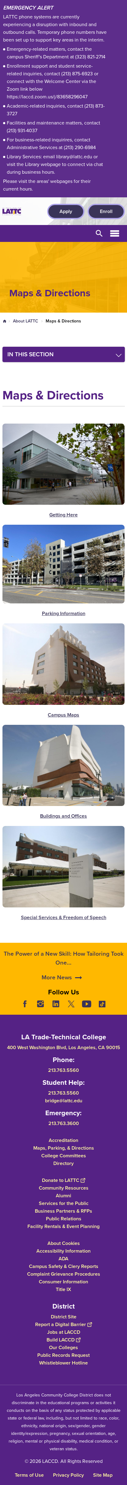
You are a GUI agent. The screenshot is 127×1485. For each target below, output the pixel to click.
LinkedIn (55, 1004)
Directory (63, 1163)
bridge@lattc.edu (63, 1100)
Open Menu (114, 233)
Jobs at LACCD (63, 1331)
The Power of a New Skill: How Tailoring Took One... (64, 958)
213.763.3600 (63, 1123)
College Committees (63, 1155)
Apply (65, 211)
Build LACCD (61, 1339)
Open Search (99, 233)
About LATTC (25, 321)
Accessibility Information (63, 1250)
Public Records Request (63, 1354)
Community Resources (63, 1187)
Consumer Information (63, 1281)
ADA (63, 1258)
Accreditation (63, 1139)
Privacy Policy (68, 1475)
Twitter (71, 1004)
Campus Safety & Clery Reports (63, 1266)
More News (57, 977)
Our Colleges (63, 1347)
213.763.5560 (63, 1069)
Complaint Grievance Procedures (63, 1273)
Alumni (63, 1195)
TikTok (102, 1004)
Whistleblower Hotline (63, 1362)
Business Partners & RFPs (63, 1210)
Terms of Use (29, 1475)
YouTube (86, 1004)
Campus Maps (63, 714)
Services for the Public (63, 1203)
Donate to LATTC (60, 1179)
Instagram (40, 1004)
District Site (63, 1316)
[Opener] (121, 1008)
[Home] (11, 211)
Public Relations (63, 1218)
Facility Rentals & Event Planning (63, 1226)
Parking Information (63, 613)
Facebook (25, 1004)
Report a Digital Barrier (60, 1324)
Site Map (103, 1475)
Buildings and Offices (63, 816)
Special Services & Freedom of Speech (63, 917)
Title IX (63, 1289)
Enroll (106, 211)
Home (4, 321)
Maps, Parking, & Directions (63, 1147)
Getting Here (63, 514)
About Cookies (63, 1242)
